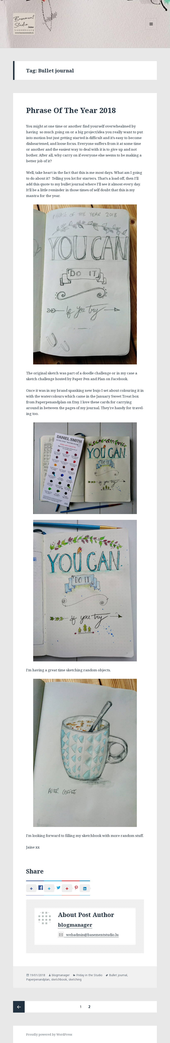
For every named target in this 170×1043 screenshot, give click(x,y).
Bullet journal (118, 975)
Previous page (19, 1007)
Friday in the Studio (89, 975)
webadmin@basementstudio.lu (92, 934)
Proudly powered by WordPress (49, 1034)
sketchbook (59, 979)
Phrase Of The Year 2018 (71, 110)
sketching (75, 979)
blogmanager (75, 924)
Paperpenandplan (38, 979)
